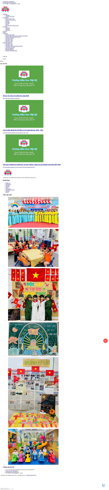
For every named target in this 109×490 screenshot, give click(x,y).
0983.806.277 (15, 470)
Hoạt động (5, 26)
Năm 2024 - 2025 (9, 39)
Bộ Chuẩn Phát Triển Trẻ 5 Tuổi (12, 25)
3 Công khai (5, 33)
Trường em (5, 14)
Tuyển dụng (8, 30)
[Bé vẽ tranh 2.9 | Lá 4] (57, 339)
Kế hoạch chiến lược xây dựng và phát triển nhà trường (17, 35)
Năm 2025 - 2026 (9, 41)
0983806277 (11, 1)
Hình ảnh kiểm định (9, 49)
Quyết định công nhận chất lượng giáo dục (14, 46)
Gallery (4, 32)
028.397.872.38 (9, 470)
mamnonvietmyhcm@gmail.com (9, 2)
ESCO (35, 475)
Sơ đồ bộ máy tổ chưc (10, 16)
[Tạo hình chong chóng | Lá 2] (57, 248)
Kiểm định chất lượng (7, 42)
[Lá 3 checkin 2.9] (57, 294)
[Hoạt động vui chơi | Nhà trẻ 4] (57, 447)
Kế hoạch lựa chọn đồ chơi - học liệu (13, 37)
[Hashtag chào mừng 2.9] (57, 392)
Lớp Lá (7, 24)
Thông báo (8, 27)
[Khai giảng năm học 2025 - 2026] (57, 212)
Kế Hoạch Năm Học (10, 38)
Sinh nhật (7, 29)
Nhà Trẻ (7, 21)
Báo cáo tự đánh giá (10, 48)
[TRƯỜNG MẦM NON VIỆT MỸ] (5, 12)
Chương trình (5, 17)
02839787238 (6, 1)
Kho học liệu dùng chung (11, 19)
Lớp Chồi (7, 23)
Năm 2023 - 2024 (9, 40)
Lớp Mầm (8, 22)
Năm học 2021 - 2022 (10, 18)
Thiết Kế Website (29, 475)
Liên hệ (7, 192)
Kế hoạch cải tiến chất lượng (11, 50)
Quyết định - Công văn (10, 47)
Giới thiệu (8, 15)
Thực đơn (5, 31)
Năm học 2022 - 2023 (10, 34)
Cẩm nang (8, 191)
